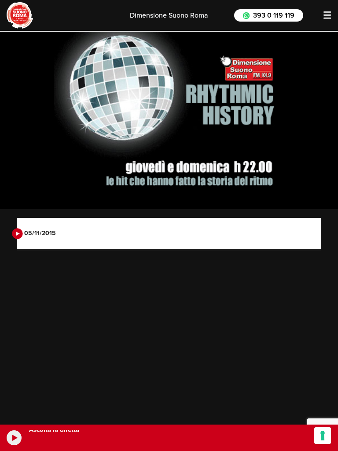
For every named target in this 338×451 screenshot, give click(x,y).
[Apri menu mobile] (327, 15)
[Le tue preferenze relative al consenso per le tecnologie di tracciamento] (322, 435)
